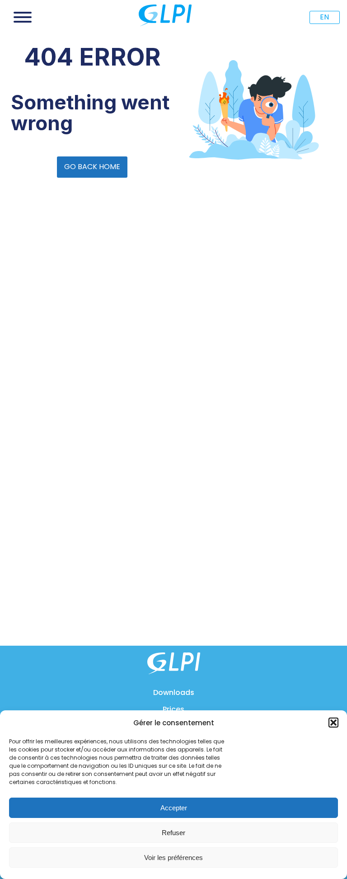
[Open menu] (23, 17)
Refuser (173, 832)
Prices (173, 709)
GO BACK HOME (92, 166)
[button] (333, 722)
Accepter (173, 808)
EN (324, 17)
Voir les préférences (173, 857)
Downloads (173, 692)
